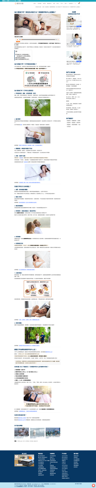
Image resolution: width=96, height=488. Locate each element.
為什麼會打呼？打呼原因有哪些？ (22, 54)
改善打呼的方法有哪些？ (20, 57)
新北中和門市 (65, 457)
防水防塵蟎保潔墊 (42, 468)
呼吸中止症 (20, 441)
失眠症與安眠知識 (54, 468)
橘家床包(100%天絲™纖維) (44, 460)
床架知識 (52, 475)
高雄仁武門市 (65, 476)
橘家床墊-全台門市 (22, 419)
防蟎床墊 (69, 120)
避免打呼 (36, 441)
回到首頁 (76, 467)
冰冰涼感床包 (41, 462)
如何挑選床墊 (53, 455)
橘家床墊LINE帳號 (22, 417)
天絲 (79, 124)
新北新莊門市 (65, 459)
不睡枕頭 (21, 157)
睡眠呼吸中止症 (49, 351)
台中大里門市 (65, 468)
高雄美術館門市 (65, 475)
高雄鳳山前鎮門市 (65, 478)
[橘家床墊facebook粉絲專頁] (24, 461)
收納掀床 (40, 473)
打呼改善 (31, 441)
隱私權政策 (76, 465)
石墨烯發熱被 (41, 467)
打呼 (24, 441)
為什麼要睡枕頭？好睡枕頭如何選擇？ (27, 269)
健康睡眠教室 (53, 467)
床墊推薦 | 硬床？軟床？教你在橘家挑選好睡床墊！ (30, 182)
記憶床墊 (69, 122)
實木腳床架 (40, 471)
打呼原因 (27, 441)
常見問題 (76, 462)
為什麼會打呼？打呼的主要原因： (24, 56)
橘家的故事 (76, 455)
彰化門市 (64, 470)
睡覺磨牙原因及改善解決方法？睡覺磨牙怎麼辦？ (29, 345)
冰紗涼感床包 (41, 463)
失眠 (21, 124)
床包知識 (52, 471)
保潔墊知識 (52, 470)
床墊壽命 (69, 124)
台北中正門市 (65, 455)
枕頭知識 (52, 465)
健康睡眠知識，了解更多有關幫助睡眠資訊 (28, 411)
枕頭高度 (26, 161)
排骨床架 (78, 122)
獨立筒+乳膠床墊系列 (42, 457)
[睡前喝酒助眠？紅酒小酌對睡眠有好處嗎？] (53, 432)
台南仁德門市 (65, 471)
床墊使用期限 (74, 124)
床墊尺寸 (52, 457)
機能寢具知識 (53, 473)
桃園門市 (64, 460)
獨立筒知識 (52, 459)
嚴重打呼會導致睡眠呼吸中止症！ (22, 59)
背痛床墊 (73, 122)
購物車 (67, 101)
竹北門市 (64, 463)
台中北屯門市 (65, 465)
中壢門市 (64, 462)
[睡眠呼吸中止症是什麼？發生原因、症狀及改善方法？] (21, 432)
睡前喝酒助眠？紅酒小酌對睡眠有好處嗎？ (28, 202)
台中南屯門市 (65, 467)
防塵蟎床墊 (74, 120)
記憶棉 (78, 120)
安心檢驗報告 (76, 459)
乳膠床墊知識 (53, 460)
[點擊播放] (17, 39)
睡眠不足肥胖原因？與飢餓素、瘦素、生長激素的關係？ (31, 145)
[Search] (75, 3)
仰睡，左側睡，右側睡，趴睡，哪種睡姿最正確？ (29, 319)
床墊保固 (76, 457)
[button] (37, 24)
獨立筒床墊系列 (41, 455)
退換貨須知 (76, 463)
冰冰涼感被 (40, 465)
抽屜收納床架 (41, 475)
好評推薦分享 (76, 460)
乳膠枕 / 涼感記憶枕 (42, 470)
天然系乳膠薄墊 (41, 459)
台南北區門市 (65, 473)
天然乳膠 (69, 126)
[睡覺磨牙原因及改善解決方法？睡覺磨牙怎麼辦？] (37, 432)
